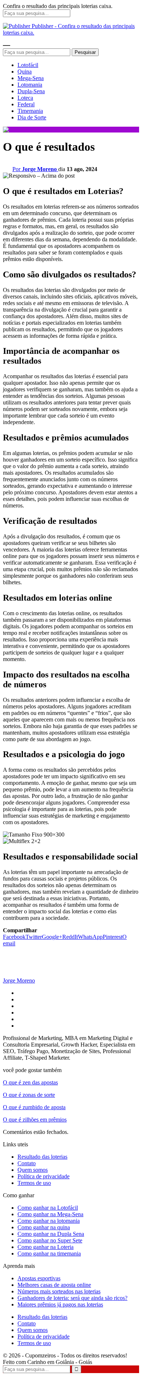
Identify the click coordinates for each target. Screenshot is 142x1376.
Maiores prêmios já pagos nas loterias (60, 1304)
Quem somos (32, 1170)
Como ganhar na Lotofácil (47, 1208)
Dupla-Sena (31, 91)
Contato (26, 1163)
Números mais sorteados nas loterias (58, 1291)
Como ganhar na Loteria (45, 1247)
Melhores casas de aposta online (54, 1285)
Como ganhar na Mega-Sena (50, 1214)
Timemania (30, 111)
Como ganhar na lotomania (48, 1221)
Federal (26, 104)
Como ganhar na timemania (49, 1253)
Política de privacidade (43, 1176)
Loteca (25, 98)
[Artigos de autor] (17, 974)
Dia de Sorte (31, 117)
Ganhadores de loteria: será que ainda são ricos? (72, 1298)
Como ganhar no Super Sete (49, 1240)
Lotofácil (27, 65)
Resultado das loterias (42, 1157)
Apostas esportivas (38, 1278)
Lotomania (29, 85)
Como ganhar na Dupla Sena (50, 1234)
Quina (24, 71)
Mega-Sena (30, 78)
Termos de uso (34, 1183)
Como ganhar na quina (43, 1227)
